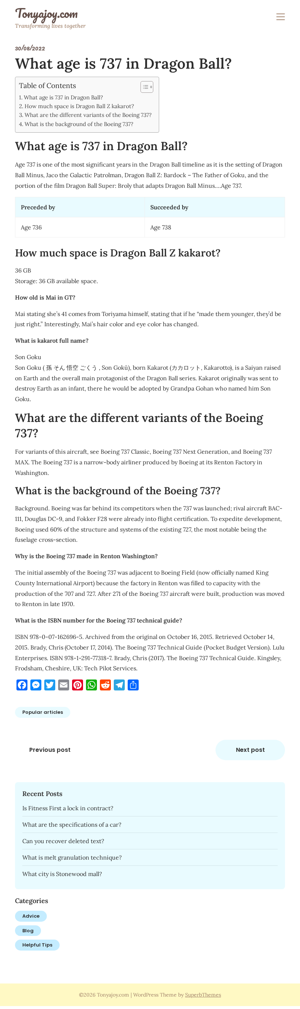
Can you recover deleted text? (63, 841)
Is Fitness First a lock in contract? (67, 808)
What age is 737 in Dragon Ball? (63, 97)
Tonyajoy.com (46, 13)
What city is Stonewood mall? (62, 873)
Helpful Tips (37, 944)
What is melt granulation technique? (72, 857)
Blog (28, 930)
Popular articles (42, 712)
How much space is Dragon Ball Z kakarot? (79, 106)
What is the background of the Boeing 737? (79, 124)
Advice (31, 916)
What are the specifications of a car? (71, 824)
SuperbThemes (203, 994)
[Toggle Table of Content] (143, 87)
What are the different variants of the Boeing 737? (88, 114)
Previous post (50, 750)
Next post (250, 750)
